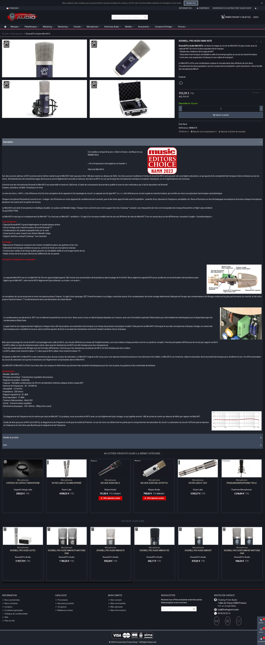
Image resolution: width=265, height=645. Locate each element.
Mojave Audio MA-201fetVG (154, 483)
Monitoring (62, 27)
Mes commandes (118, 603)
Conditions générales (14, 610)
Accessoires (143, 27)
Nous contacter (11, 603)
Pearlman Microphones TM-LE (242, 483)
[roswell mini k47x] (132, 76)
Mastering (47, 27)
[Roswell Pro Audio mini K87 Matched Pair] (242, 536)
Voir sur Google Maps (227, 606)
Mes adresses (117, 607)
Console (77, 27)
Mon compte (116, 600)
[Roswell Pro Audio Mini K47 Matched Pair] (256, 42)
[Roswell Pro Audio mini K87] (198, 536)
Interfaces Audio (111, 27)
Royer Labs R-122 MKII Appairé (66, 483)
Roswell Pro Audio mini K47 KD (154, 550)
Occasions (62, 607)
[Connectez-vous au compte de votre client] (256, 8)
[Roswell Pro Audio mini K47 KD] (154, 536)
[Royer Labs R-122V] (198, 468)
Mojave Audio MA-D (110, 483)
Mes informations (118, 610)
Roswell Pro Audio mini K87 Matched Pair (242, 551)
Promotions (63, 600)
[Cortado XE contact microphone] (23, 468)
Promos (181, 27)
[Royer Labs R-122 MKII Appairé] (67, 468)
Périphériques (31, 27)
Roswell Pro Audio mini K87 (198, 550)
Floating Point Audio (227, 600)
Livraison (8, 607)
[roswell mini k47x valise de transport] (132, 116)
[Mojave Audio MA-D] (110, 468)
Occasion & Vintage (163, 27)
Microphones (92, 27)
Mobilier (128, 27)
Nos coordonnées (12, 600)
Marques (14, 27)
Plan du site (10, 621)
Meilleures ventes (65, 610)
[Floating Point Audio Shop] (22, 17)
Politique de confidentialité (16, 614)
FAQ (6, 617)
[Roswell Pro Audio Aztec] (23, 536)
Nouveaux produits (66, 603)
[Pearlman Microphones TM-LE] (242, 468)
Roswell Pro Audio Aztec (23, 550)
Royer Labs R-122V (198, 483)
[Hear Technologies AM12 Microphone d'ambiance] (261, 42)
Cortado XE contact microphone (23, 483)
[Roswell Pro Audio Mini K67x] (111, 536)
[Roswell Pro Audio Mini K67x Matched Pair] (67, 536)
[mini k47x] (44, 76)
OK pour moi (191, 3)
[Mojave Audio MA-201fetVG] (154, 468)
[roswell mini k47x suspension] (44, 116)
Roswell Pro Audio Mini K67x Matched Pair (66, 551)
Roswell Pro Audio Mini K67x (111, 550)
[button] (132, 142)
